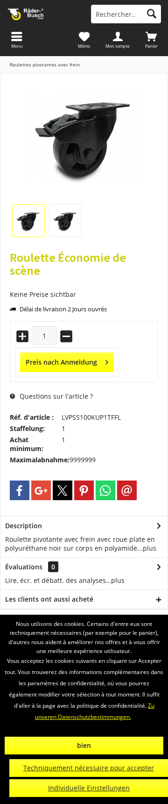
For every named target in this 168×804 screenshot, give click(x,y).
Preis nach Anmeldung (61, 362)
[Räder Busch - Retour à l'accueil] (42, 14)
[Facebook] (19, 490)
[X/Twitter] (62, 490)
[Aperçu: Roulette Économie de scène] (28, 220)
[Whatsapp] (105, 490)
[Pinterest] (84, 490)
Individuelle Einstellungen (89, 787)
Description (23, 525)
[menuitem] (151, 39)
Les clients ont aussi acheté (49, 599)
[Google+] (41, 490)
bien (84, 745)
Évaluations (23, 566)
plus (149, 548)
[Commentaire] (84, 283)
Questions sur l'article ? (55, 396)
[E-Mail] (127, 490)
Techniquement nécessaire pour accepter (88, 767)
